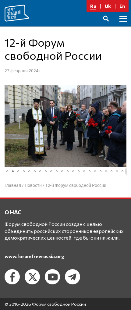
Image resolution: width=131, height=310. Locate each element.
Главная (13, 185)
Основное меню (123, 26)
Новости (33, 185)
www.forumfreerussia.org (34, 256)
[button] (10, 126)
